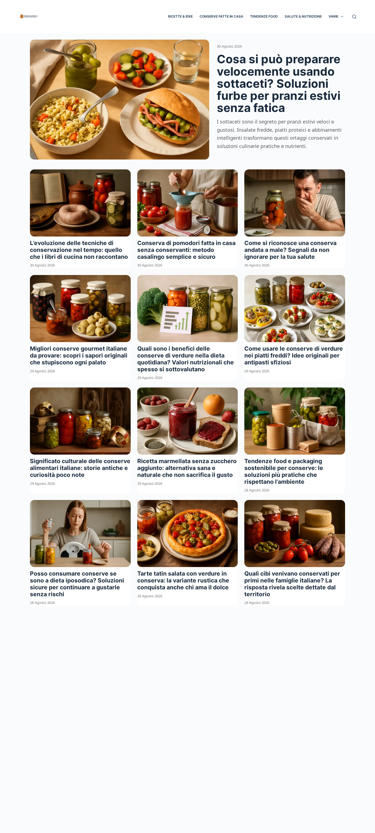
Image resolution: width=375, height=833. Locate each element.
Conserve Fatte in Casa (221, 16)
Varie (333, 16)
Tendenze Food (264, 16)
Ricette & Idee (180, 16)
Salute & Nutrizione (303, 16)
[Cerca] (354, 17)
